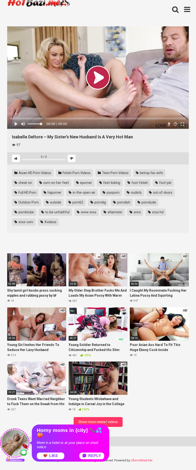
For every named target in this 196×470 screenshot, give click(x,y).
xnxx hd (157, 212)
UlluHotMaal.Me (141, 460)
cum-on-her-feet (56, 183)
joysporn (113, 192)
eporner (85, 183)
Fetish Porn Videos (76, 173)
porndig (100, 202)
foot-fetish (139, 183)
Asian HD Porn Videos (34, 173)
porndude (148, 202)
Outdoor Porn (28, 202)
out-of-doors (162, 192)
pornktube (26, 212)
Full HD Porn (27, 192)
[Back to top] (180, 455)
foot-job (164, 183)
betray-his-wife (151, 173)
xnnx (137, 212)
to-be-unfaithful (57, 212)
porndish (123, 202)
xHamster (114, 212)
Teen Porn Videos (115, 173)
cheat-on (25, 183)
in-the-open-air (83, 192)
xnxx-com (25, 222)
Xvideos (50, 222)
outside (55, 202)
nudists (136, 192)
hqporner (54, 192)
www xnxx (88, 212)
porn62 (77, 202)
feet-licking (111, 183)
